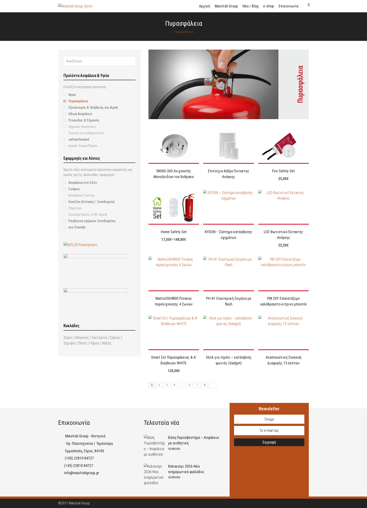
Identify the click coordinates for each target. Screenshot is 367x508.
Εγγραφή (269, 442)
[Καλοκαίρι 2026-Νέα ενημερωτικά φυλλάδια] (154, 475)
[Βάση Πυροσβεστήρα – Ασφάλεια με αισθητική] (154, 446)
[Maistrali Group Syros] (75, 6)
